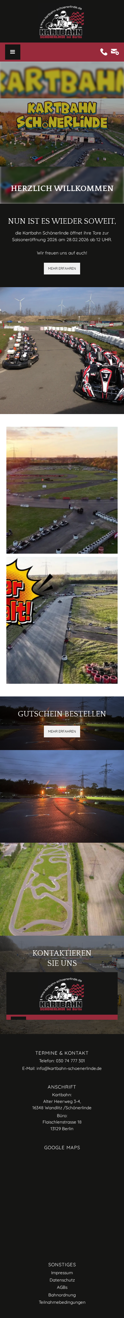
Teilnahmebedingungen (62, 1302)
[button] (12, 52)
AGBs (62, 1287)
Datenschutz (62, 1279)
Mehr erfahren (62, 268)
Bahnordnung (62, 1294)
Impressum (62, 1272)
